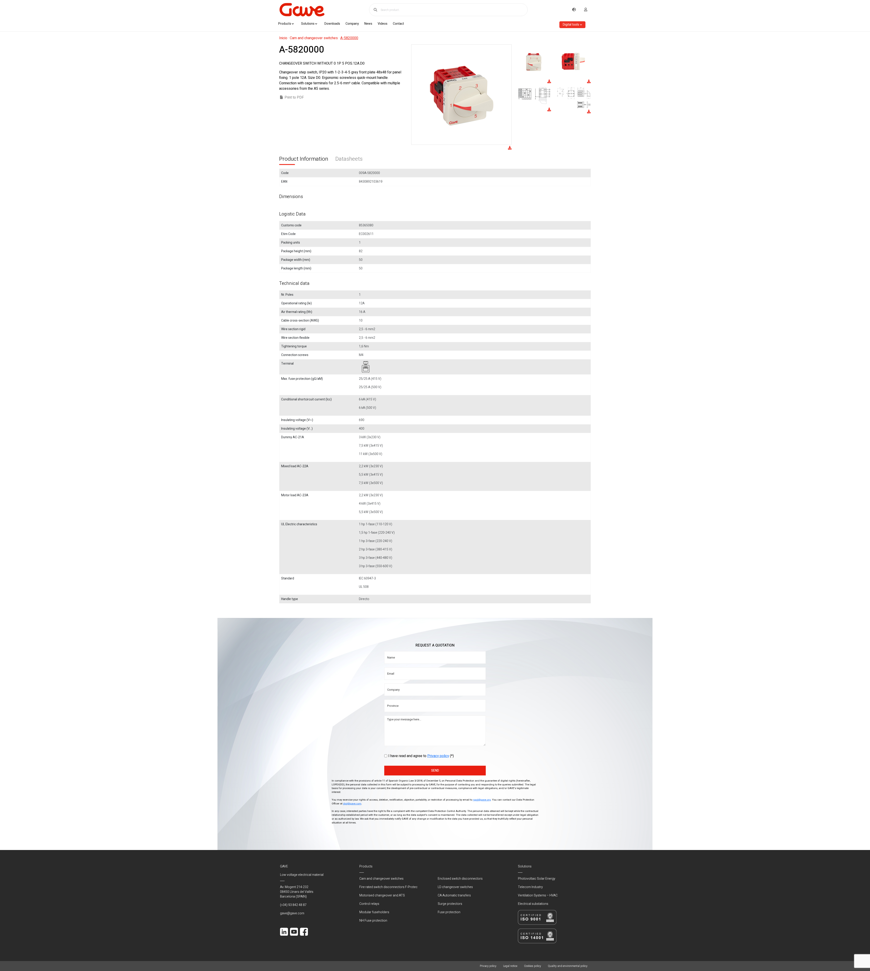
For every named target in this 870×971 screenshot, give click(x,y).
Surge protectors (450, 903)
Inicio (283, 38)
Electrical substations (533, 903)
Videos (382, 23)
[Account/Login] (585, 9)
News (368, 23)
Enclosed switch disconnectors (460, 878)
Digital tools (571, 24)
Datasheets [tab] (348, 159)
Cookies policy (532, 966)
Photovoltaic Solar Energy (536, 878)
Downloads (332, 23)
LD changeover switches (455, 887)
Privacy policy (438, 756)
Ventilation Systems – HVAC (538, 895)
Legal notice (510, 966)
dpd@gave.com (352, 804)
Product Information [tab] (303, 159)
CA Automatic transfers (454, 895)
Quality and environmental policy (567, 966)
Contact (398, 23)
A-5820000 (349, 38)
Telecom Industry (530, 887)
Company (352, 23)
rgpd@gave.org (482, 800)
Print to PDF (294, 97)
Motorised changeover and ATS (382, 895)
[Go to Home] (301, 10)
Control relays (369, 903)
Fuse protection (449, 912)
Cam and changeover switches (314, 38)
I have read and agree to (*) (421, 756)
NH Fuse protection (373, 920)
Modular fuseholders (374, 912)
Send (435, 770)
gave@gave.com (292, 913)
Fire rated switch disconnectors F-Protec (388, 887)
